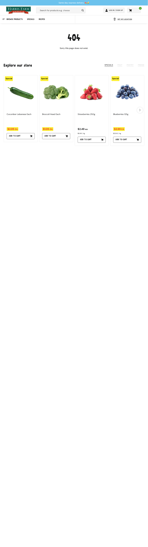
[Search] (83, 10)
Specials (30, 19)
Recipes (42, 19)
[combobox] (58, 10)
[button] (140, 110)
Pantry (130, 65)
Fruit (119, 65)
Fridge (141, 65)
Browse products (14, 19)
